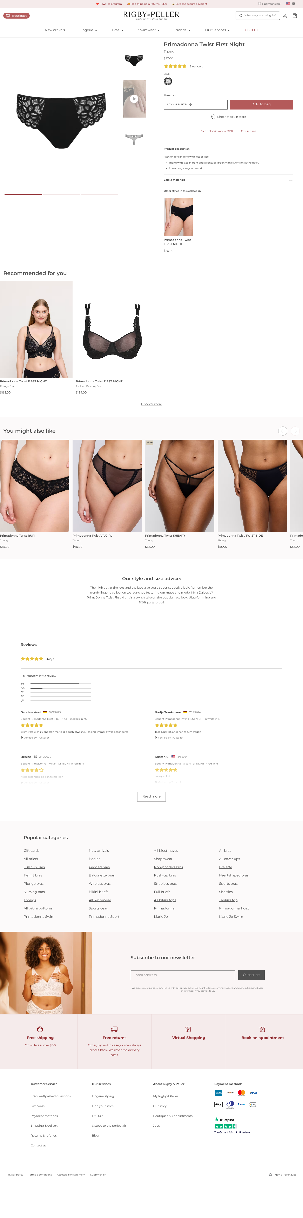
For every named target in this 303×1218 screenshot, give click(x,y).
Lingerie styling (103, 1096)
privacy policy (187, 988)
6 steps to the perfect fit (109, 1125)
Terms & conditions (40, 1174)
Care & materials (174, 179)
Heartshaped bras (234, 876)
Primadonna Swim (39, 917)
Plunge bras (33, 884)
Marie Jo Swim (231, 917)
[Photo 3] (99, 194)
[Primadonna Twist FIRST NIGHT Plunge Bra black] (36, 329)
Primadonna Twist (234, 909)
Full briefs (162, 892)
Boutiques (19, 16)
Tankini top (228, 900)
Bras (115, 30)
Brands (180, 30)
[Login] (285, 15)
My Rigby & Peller (165, 1096)
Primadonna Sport (104, 917)
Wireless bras (99, 884)
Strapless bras (165, 884)
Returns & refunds (44, 1135)
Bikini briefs (98, 892)
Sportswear (98, 909)
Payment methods (44, 1116)
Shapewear (163, 859)
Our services (101, 1084)
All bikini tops (165, 900)
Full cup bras (34, 867)
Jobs (156, 1125)
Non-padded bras (168, 867)
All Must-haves (166, 851)
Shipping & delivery (45, 1125)
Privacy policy (15, 1174)
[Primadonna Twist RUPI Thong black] (34, 486)
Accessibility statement (71, 1174)
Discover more (151, 404)
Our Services (215, 30)
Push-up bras (165, 876)
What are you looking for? (260, 15)
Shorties (226, 892)
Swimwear (147, 30)
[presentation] (282, 431)
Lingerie (86, 30)
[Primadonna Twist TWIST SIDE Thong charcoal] (252, 486)
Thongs (30, 900)
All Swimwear (100, 900)
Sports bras (228, 884)
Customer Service (44, 1084)
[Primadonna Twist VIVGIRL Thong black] (107, 486)
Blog (95, 1135)
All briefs (31, 859)
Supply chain (98, 1174)
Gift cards (31, 851)
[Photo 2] (61, 194)
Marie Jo (161, 917)
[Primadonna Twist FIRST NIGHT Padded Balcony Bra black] (112, 329)
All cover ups (229, 859)
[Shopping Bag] (295, 15)
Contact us (38, 1145)
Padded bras (99, 867)
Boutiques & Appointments (173, 1116)
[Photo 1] (23, 194)
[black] (168, 81)
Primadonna (164, 909)
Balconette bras (102, 876)
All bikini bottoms (38, 909)
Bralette (225, 867)
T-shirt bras (33, 876)
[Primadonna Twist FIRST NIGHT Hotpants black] (178, 217)
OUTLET (251, 30)
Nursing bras (34, 892)
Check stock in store (231, 117)
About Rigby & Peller (168, 1084)
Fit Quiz (97, 1116)
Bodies (94, 859)
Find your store (103, 1106)
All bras (225, 851)
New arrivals (55, 30)
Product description (177, 149)
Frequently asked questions (51, 1096)
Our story (160, 1106)
